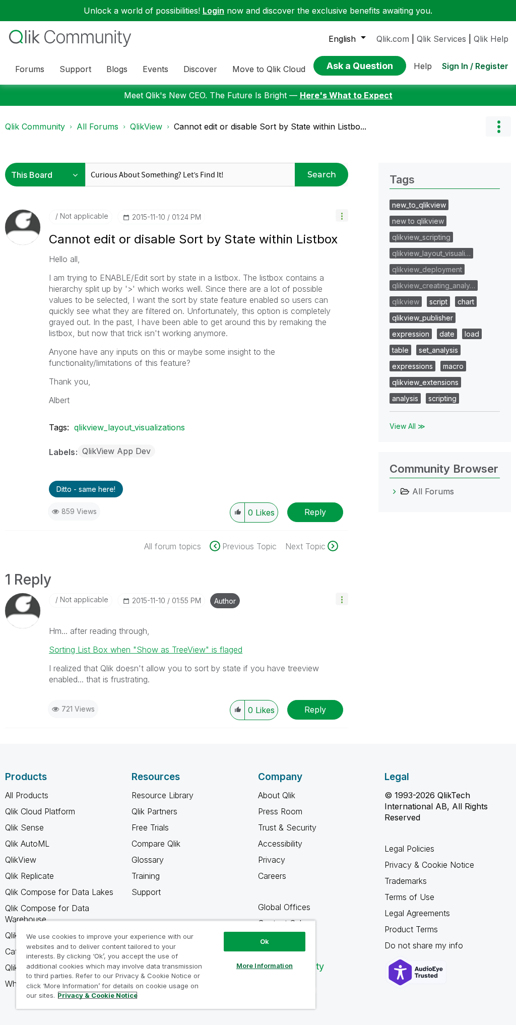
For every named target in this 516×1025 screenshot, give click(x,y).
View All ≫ (407, 426)
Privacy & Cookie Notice (429, 865)
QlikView (146, 126)
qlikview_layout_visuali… (431, 253)
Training (146, 876)
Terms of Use (409, 897)
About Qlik (276, 795)
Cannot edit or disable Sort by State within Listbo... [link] (270, 126)
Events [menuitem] (155, 69)
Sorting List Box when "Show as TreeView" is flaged (145, 650)
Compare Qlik (156, 844)
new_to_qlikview (419, 205)
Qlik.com (392, 39)
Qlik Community (35, 126)
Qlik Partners (154, 811)
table (400, 350)
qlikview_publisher (422, 317)
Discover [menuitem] (200, 69)
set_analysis (438, 350)
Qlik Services (441, 39)
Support (146, 892)
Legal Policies (409, 849)
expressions (412, 366)
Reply (315, 512)
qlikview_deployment (427, 269)
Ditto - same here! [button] (85, 489)
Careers (272, 876)
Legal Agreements (417, 913)
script (438, 301)
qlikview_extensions (425, 382)
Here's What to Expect (346, 95)
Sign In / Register (475, 66)
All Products (26, 795)
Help (423, 66)
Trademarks (405, 881)
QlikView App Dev (116, 451)
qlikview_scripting (421, 237)
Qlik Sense (24, 827)
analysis (405, 398)
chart (466, 301)
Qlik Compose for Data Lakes (59, 892)
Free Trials (150, 827)
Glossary (148, 860)
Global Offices (284, 907)
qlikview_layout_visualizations (129, 427)
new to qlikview (418, 221)
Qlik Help (491, 39)
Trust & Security (287, 827)
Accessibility (280, 844)
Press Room (280, 811)
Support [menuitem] (75, 69)
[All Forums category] (395, 491)
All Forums (97, 126)
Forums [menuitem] (29, 69)
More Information (264, 966)
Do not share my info (425, 945)
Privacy (271, 860)
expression (410, 334)
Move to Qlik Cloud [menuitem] (268, 69)
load (472, 334)
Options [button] (498, 126)
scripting (442, 398)
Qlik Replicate (29, 876)
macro (453, 366)
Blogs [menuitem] (116, 69)
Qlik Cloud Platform (40, 811)
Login (213, 11)
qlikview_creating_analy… (433, 285)
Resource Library (163, 795)
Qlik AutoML (27, 844)
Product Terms (411, 929)
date (447, 334)
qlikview (405, 301)
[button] (342, 215)
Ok (264, 941)
